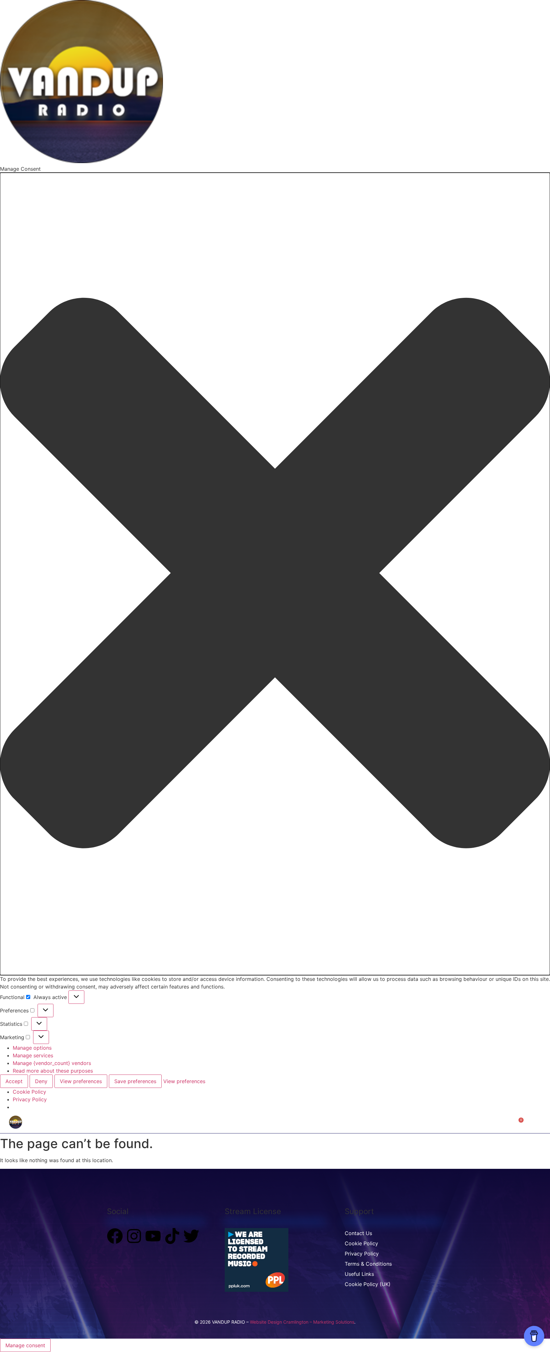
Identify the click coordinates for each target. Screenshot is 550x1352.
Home (210, 1122)
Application (275, 1122)
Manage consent (25, 1345)
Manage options (32, 1048)
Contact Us (353, 1122)
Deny (41, 1081)
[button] (275, 574)
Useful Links (359, 1274)
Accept (14, 1081)
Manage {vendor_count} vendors (52, 1063)
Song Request (314, 1122)
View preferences (81, 1081)
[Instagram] (134, 1236)
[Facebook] (115, 1236)
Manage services (33, 1055)
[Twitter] (191, 1236)
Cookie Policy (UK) (368, 1284)
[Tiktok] (172, 1236)
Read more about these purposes (53, 1071)
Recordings (239, 1122)
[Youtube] (153, 1236)
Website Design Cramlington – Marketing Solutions (302, 1322)
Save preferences (135, 1081)
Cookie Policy (29, 1092)
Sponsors (386, 1122)
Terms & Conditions (368, 1264)
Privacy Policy (30, 1099)
